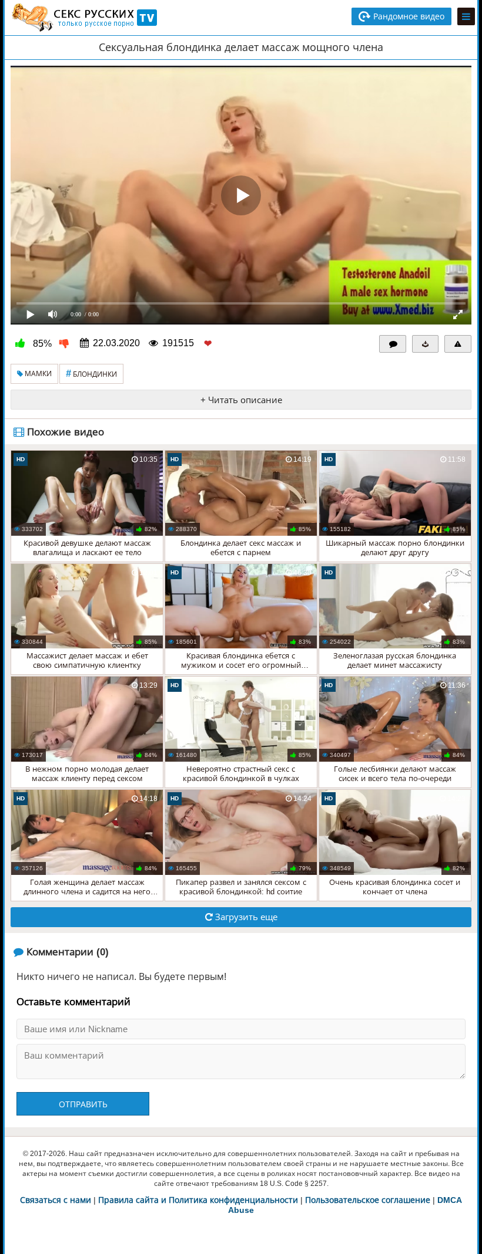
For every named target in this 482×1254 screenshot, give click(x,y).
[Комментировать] (392, 344)
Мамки (37, 374)
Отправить (83, 1104)
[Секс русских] (83, 17)
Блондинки (91, 373)
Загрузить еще (245, 917)
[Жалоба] (457, 344)
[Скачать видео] (425, 344)
